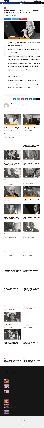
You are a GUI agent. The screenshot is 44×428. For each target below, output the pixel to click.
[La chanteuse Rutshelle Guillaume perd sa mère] (31, 299)
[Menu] (2, 3)
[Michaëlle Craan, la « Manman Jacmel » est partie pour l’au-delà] (31, 334)
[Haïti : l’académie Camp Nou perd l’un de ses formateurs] (12, 299)
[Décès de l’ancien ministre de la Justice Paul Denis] (31, 155)
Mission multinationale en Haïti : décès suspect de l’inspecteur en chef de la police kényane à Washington (12, 182)
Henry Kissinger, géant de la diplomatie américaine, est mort (11, 200)
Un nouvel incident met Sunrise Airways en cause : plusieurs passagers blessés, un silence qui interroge (24, 411)
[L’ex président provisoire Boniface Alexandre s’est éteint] (31, 262)
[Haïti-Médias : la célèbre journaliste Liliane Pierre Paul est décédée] (12, 280)
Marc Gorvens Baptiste (31, 183)
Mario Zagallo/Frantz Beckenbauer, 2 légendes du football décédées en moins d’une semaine (31, 181)
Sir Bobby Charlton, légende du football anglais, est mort (31, 218)
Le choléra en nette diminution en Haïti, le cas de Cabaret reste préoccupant (31, 361)
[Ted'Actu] (22, 3)
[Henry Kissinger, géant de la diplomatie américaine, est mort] (12, 191)
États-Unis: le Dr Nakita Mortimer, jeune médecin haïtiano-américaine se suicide (11, 343)
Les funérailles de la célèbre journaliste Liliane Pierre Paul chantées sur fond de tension (31, 253)
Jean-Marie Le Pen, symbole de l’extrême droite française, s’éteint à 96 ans (31, 128)
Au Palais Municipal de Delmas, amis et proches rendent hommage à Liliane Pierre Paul (12, 271)
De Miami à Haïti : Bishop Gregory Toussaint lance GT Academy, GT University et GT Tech (24, 406)
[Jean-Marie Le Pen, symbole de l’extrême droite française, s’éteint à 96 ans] (31, 119)
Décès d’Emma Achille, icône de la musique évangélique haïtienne (11, 325)
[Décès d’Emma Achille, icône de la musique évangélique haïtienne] (12, 317)
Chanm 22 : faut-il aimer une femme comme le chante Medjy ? (20, 399)
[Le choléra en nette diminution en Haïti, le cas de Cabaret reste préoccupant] (31, 352)
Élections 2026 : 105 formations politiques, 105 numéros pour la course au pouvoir (24, 384)
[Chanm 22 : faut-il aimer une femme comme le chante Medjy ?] (6, 401)
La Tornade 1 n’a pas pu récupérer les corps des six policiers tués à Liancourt (12, 361)
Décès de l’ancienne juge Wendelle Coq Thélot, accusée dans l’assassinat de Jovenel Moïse (12, 128)
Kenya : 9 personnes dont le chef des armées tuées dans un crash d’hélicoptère (12, 164)
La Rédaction (9, 15)
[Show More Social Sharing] (28, 19)
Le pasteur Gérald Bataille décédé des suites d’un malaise (31, 236)
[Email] (5, 54)
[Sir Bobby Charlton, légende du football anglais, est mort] (31, 209)
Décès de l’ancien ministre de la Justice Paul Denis (31, 164)
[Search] (41, 3)
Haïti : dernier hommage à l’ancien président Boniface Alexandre (11, 253)
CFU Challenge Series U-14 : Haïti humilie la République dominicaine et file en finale (24, 379)
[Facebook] (5, 44)
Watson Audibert (11, 137)
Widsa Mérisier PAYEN (31, 237)
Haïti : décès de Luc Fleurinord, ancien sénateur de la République (31, 200)
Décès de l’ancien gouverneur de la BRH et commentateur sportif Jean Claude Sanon (11, 218)
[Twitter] (5, 46)
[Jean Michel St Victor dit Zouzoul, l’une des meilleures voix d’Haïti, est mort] (22, 30)
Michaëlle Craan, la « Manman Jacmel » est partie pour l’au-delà (30, 343)
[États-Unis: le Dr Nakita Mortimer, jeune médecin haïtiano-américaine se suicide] (12, 334)
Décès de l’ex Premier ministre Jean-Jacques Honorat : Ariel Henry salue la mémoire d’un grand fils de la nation (31, 289)
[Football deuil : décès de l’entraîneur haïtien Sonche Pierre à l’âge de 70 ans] (12, 227)
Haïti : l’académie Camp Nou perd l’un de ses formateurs (12, 308)
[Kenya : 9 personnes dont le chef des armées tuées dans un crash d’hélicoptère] (12, 155)
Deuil (5, 126)
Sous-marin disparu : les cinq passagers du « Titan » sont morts (31, 325)
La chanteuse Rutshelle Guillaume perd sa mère (31, 307)
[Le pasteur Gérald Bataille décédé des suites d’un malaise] (31, 227)
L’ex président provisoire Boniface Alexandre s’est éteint (31, 271)
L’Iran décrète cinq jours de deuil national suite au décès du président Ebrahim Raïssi (31, 146)
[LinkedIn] (5, 49)
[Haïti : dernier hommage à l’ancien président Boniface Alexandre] (12, 245)
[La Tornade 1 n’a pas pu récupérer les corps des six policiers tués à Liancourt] (12, 352)
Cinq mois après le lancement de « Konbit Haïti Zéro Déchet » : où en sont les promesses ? (23, 391)
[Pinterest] (5, 52)
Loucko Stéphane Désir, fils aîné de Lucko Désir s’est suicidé (12, 136)
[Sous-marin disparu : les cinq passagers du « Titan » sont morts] (31, 317)
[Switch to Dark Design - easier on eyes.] (40, 3)
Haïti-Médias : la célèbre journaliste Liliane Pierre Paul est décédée (11, 289)
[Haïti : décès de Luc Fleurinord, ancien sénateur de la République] (31, 191)
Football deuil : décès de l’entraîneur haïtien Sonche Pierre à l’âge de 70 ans (11, 236)
